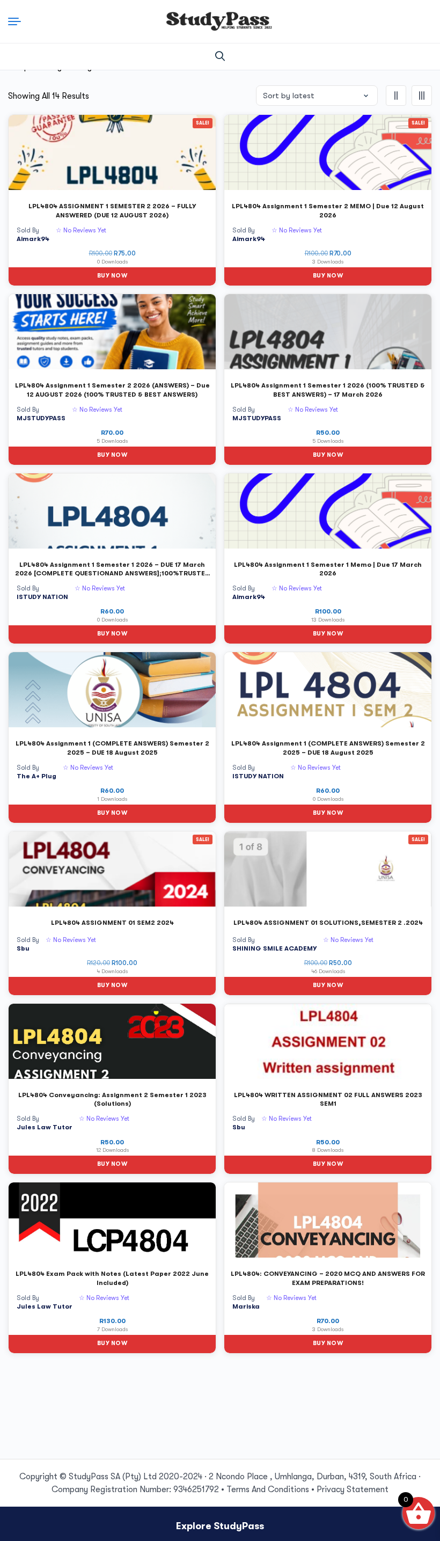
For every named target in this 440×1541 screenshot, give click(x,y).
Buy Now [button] (112, 275)
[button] (220, 56)
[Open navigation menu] (17, 21)
